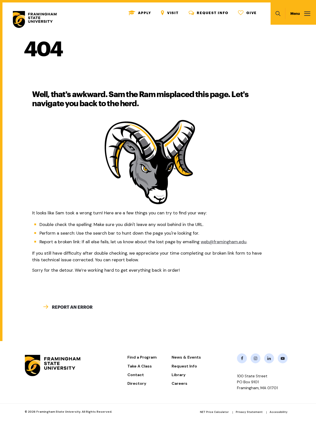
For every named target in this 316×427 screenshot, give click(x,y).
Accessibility (279, 412)
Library (179, 374)
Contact (135, 374)
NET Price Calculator (214, 412)
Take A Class (139, 366)
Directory (136, 383)
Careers (179, 383)
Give (247, 13)
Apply (139, 13)
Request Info (208, 13)
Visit (170, 13)
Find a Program (142, 357)
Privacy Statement (249, 412)
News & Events (186, 357)
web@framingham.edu (223, 241)
